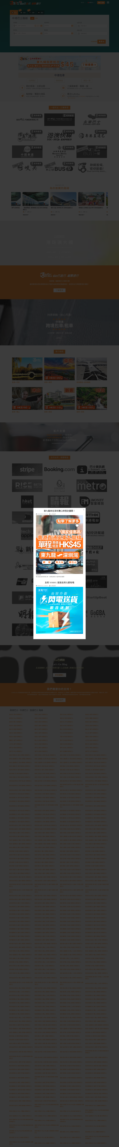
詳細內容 (38, 574)
